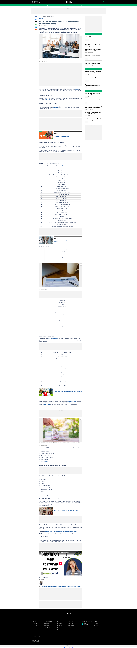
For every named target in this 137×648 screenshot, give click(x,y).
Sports (88, 5)
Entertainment (68, 5)
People (74, 5)
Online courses (44, 461)
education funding (71, 401)
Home (48, 5)
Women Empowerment (81, 5)
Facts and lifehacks (46, 16)
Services (52, 16)
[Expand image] (81, 35)
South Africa (53, 5)
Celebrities (86, 39)
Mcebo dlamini (70, 586)
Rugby (86, 74)
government (56, 107)
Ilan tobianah (53, 586)
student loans (46, 404)
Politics (59, 5)
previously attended (53, 338)
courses (77, 89)
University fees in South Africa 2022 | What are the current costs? (61, 531)
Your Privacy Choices (70, 647)
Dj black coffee (77, 586)
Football (86, 52)
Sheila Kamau (52, 25)
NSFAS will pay (53, 106)
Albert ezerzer (45, 586)
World (63, 5)
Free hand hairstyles (61, 586)
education (47, 99)
